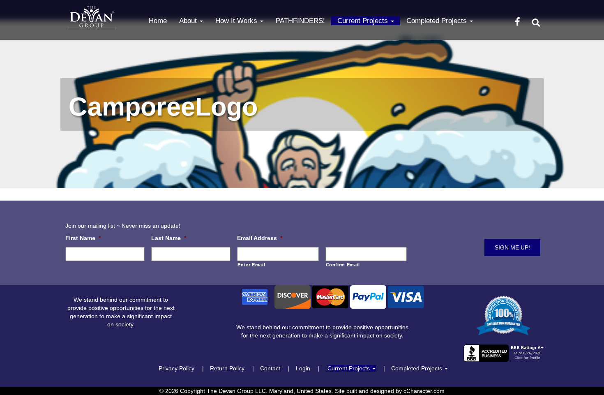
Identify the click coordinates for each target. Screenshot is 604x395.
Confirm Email (343, 264)
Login (303, 368)
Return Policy (227, 368)
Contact (270, 368)
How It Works (237, 21)
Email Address (259, 238)
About (189, 21)
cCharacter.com (424, 391)
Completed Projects (437, 21)
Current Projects (363, 21)
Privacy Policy (176, 368)
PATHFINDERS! (300, 21)
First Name (83, 238)
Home (158, 21)
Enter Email (251, 264)
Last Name (168, 238)
